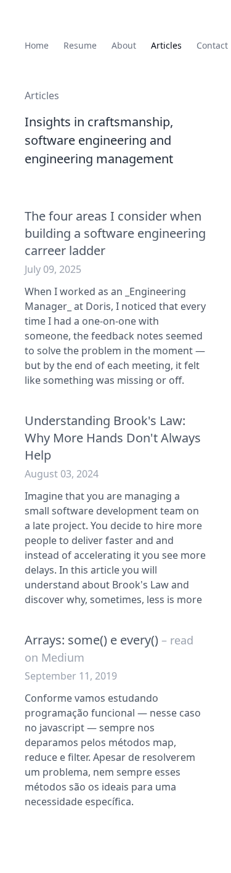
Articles (166, 45)
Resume (80, 45)
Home (37, 45)
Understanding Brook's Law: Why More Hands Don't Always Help (113, 437)
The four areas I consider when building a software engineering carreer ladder (115, 233)
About (123, 45)
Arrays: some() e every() (109, 648)
